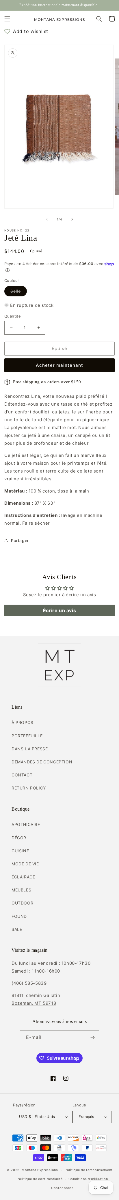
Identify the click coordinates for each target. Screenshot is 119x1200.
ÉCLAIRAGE (23, 876)
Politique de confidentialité (40, 1179)
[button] (7, 18)
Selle (18, 292)
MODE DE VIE (25, 863)
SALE (17, 929)
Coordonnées (62, 1188)
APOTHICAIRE (26, 824)
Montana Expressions (40, 1170)
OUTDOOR (22, 902)
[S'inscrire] (92, 1037)
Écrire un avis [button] (59, 610)
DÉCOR (19, 837)
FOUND (19, 916)
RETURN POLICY (29, 787)
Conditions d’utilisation (88, 1179)
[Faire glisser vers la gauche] (46, 219)
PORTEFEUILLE (27, 735)
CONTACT (22, 774)
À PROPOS (23, 722)
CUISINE (20, 850)
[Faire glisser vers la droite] (72, 219)
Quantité (12, 316)
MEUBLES (21, 889)
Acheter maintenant (59, 365)
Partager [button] (20, 540)
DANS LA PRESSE (30, 748)
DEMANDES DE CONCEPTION (42, 761)
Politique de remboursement (88, 1170)
